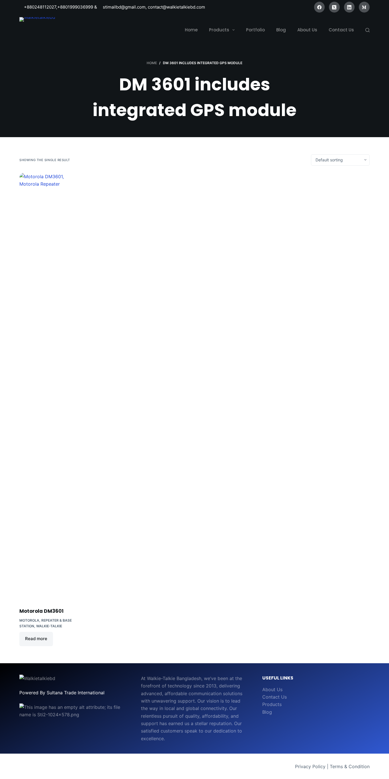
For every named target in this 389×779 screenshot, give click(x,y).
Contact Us (274, 697)
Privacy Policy (310, 766)
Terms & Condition (350, 766)
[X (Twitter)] (334, 7)
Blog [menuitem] (281, 30)
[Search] (367, 30)
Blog (267, 712)
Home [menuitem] (191, 30)
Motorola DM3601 (41, 611)
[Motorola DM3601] (51, 387)
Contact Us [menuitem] (341, 30)
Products (272, 704)
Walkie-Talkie (49, 626)
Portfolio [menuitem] (255, 30)
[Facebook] (319, 7)
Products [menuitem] (219, 30)
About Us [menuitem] (307, 30)
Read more (36, 638)
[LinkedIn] (349, 7)
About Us (272, 689)
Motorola (29, 620)
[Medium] (364, 7)
